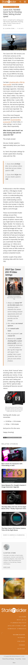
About (14, 662)
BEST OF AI (21, 619)
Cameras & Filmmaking (9, 6)
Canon (8, 437)
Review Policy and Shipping (8, 659)
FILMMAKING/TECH (18, 622)
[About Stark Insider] (14, 588)
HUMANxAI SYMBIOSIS (17, 628)
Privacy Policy (18, 659)
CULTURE (22, 617)
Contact (24, 659)
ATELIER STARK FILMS (17, 625)
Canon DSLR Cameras (16, 437)
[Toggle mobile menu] (24, 1)
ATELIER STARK (21, 648)
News (17, 6)
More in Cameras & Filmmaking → (14, 535)
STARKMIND (22, 645)
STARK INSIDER (21, 641)
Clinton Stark (10, 28)
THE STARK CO (21, 637)
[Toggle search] (20, 1)
